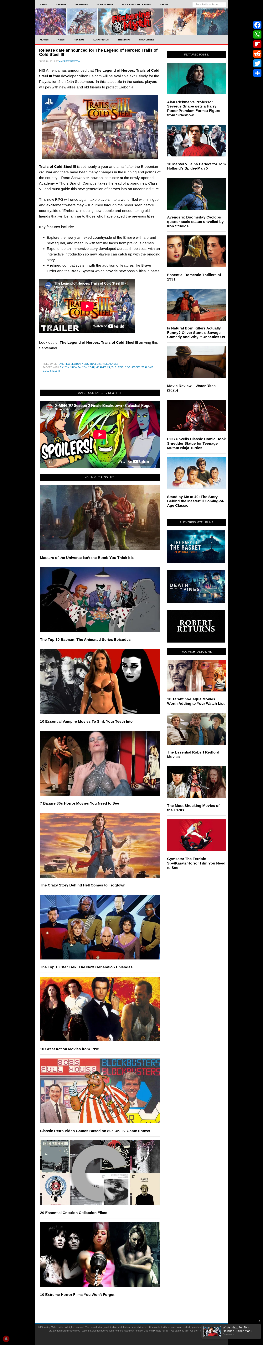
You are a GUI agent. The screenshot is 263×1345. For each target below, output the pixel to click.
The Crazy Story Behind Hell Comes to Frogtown (83, 885)
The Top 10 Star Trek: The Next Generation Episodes (86, 967)
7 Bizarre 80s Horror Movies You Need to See (79, 803)
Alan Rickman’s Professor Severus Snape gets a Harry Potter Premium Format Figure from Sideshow (193, 108)
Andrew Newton (70, 364)
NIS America (102, 367)
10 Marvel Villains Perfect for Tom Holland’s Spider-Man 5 (196, 166)
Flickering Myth (131, 22)
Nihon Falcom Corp (82, 367)
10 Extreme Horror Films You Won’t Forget (77, 1295)
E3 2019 (64, 367)
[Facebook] (257, 25)
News (85, 364)
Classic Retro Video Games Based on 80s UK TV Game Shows (95, 1131)
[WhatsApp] (257, 34)
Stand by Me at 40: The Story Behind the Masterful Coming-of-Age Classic (195, 501)
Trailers (95, 364)
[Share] (257, 73)
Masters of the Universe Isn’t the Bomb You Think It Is (87, 558)
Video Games (110, 364)
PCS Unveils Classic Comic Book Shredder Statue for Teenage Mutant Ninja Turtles (196, 443)
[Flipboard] (257, 44)
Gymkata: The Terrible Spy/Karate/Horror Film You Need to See (196, 863)
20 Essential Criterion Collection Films (73, 1213)
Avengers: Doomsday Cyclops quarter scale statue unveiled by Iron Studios (195, 221)
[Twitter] (257, 63)
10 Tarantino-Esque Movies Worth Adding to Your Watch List (195, 701)
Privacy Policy (160, 1330)
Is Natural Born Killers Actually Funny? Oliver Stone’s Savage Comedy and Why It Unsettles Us (196, 332)
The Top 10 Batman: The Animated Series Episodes (85, 640)
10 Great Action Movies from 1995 (69, 1049)
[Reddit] (257, 54)
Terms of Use (141, 1330)
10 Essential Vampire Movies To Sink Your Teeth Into (86, 721)
